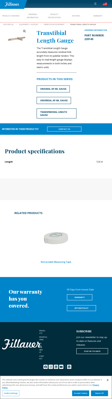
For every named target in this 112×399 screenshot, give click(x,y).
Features (76, 16)
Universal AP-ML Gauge (54, 100)
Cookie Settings (11, 393)
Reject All (99, 393)
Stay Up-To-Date (92, 351)
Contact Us (64, 129)
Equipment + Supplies (28, 24)
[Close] (108, 380)
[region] (56, 387)
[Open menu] (95, 3)
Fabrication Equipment (54, 24)
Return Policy (81, 308)
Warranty (97, 16)
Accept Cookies (80, 393)
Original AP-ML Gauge (53, 88)
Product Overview (10, 16)
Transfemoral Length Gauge (53, 114)
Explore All (8, 24)
